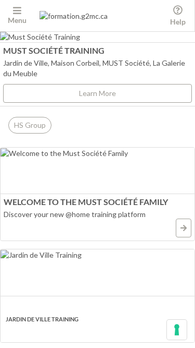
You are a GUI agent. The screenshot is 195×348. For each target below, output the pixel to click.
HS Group (30, 125)
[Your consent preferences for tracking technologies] (177, 330)
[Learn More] (183, 228)
